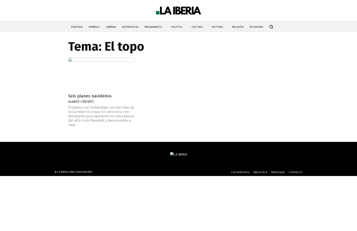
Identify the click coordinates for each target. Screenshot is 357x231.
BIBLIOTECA (260, 172)
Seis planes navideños (90, 96)
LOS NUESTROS (240, 172)
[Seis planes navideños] (101, 74)
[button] (271, 27)
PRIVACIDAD (278, 172)
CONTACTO (295, 172)
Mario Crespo (81, 102)
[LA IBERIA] (178, 10)
